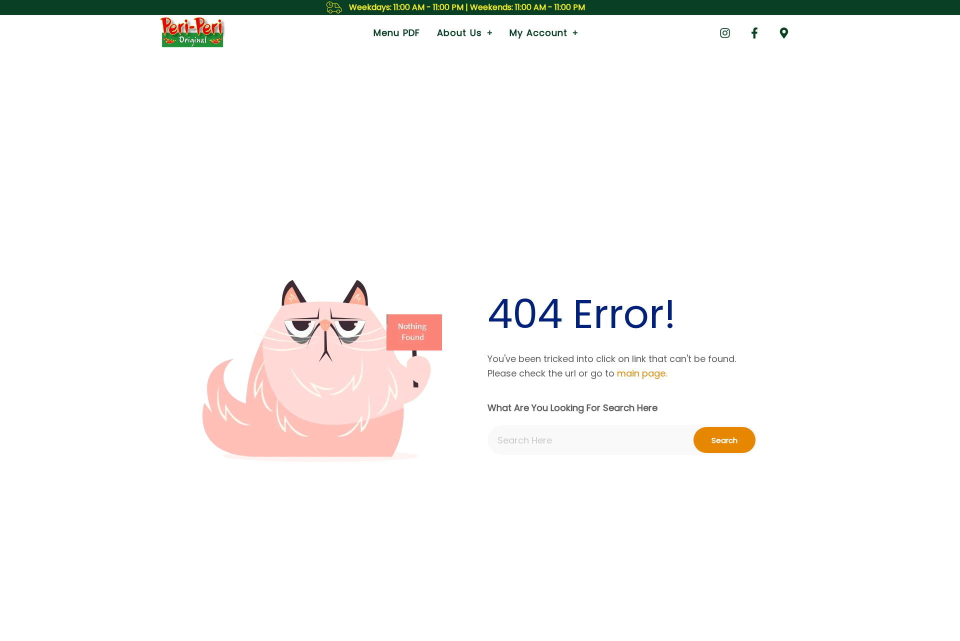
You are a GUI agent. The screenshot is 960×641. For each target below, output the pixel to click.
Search (725, 440)
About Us (459, 32)
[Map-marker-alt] (784, 33)
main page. (642, 373)
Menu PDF (397, 32)
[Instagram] (725, 33)
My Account (539, 32)
